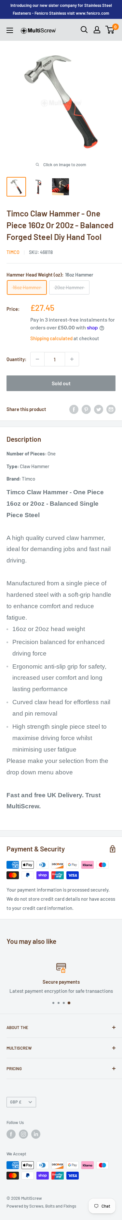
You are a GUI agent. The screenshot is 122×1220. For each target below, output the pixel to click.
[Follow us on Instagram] (23, 1134)
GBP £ (15, 1101)
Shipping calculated (51, 338)
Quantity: (16, 359)
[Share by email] (110, 409)
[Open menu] (10, 30)
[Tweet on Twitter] (98, 409)
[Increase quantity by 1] (72, 359)
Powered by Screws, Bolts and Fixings (41, 1206)
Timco (13, 252)
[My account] (97, 29)
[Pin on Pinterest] (86, 409)
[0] (110, 30)
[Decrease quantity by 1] (37, 359)
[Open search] (84, 29)
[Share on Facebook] (73, 409)
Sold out (61, 383)
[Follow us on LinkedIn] (35, 1134)
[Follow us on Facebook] (11, 1134)
